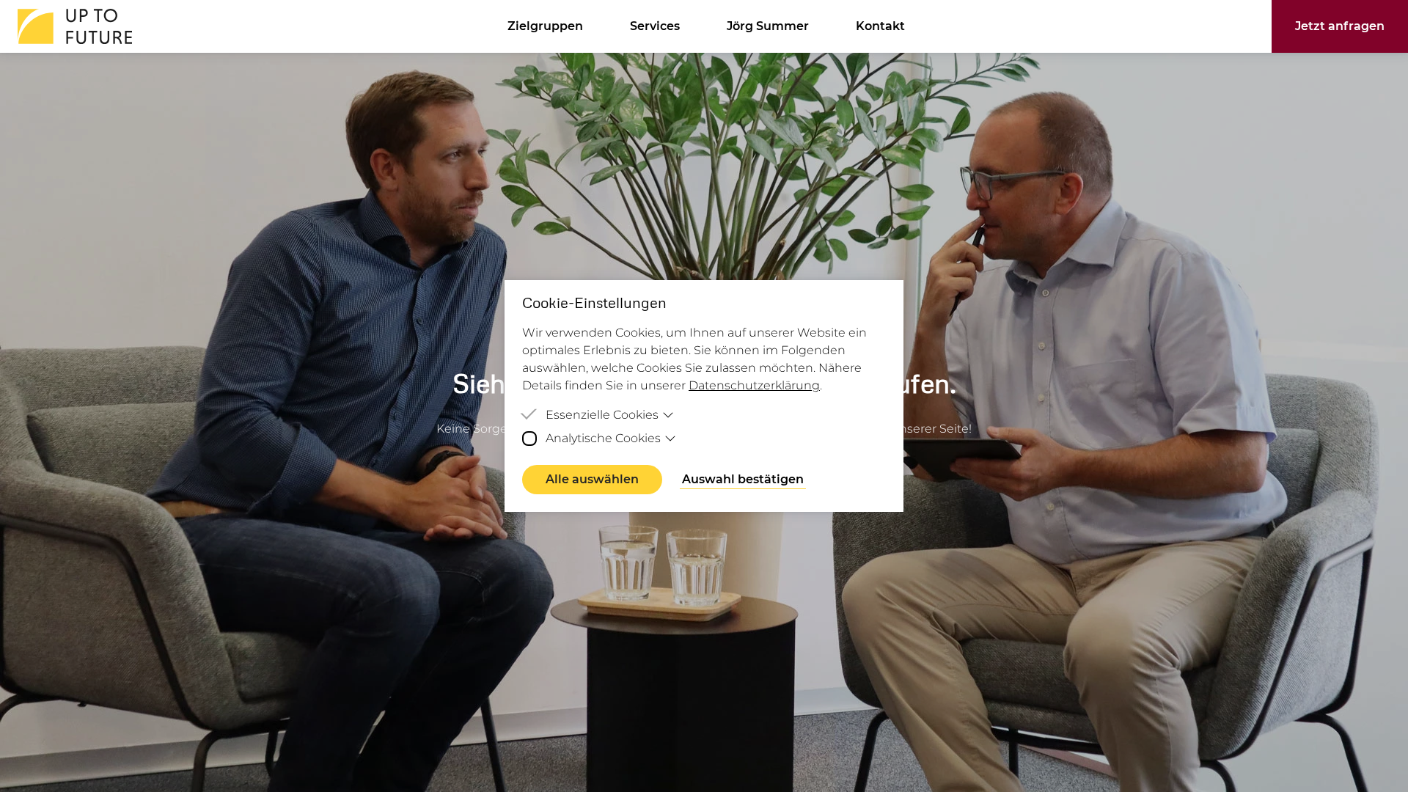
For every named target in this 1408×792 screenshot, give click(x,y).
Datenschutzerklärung (754, 385)
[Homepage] (70, 26)
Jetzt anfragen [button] (1340, 26)
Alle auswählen (592, 479)
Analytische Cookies (603, 438)
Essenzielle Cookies (602, 415)
